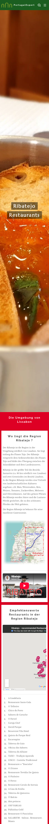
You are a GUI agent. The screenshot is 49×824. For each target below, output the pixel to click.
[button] (39, 5)
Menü (45, 5)
